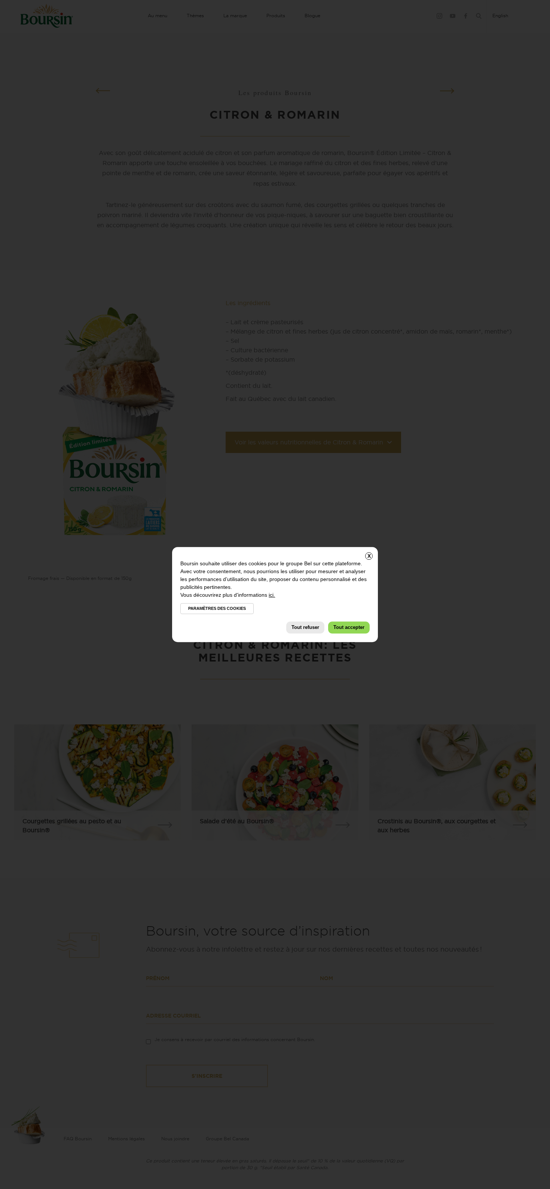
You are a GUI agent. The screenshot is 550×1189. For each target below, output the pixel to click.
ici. (272, 595)
